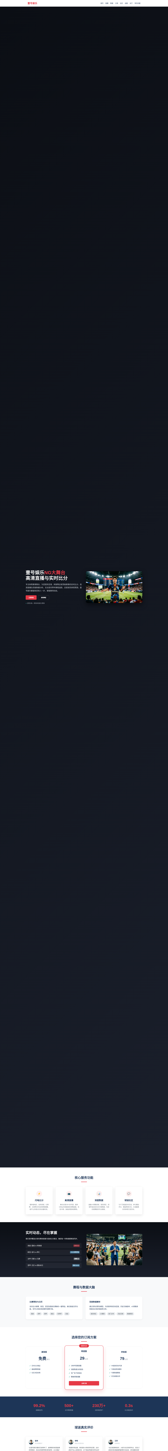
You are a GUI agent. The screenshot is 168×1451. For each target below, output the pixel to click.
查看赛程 (43, 597)
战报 (126, 3)
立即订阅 (84, 1383)
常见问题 (137, 3)
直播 (106, 3)
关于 (131, 3)
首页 (102, 3)
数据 (111, 3)
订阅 (116, 3)
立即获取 (44, 1379)
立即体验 (31, 597)
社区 (121, 3)
